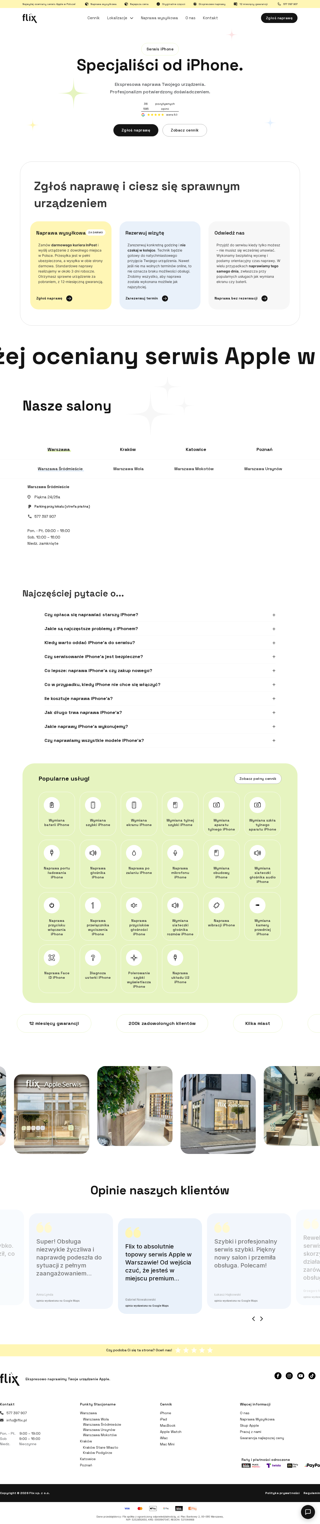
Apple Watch (171, 1431)
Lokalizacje (117, 17)
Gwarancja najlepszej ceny (262, 1438)
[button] (160, 615)
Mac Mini (167, 1444)
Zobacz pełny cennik (258, 778)
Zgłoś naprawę (279, 18)
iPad (163, 1419)
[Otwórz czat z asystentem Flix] (308, 1512)
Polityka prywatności (282, 1493)
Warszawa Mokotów (100, 1435)
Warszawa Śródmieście (48, 486)
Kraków (86, 1441)
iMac (164, 1438)
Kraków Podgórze (97, 1452)
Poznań (86, 1465)
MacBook (168, 1425)
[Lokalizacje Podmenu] (132, 18)
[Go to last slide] (254, 1319)
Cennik (94, 17)
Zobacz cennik (185, 130)
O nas (191, 17)
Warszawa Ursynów (99, 1429)
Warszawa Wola (96, 1419)
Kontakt (210, 17)
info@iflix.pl (16, 1420)
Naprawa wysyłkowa (159, 17)
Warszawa (88, 1413)
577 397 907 (45, 516)
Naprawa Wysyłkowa (257, 1419)
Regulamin (312, 1493)
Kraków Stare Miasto (100, 1447)
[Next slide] (261, 1319)
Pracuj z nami (250, 1431)
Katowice (88, 1459)
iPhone (165, 1413)
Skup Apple (249, 1425)
